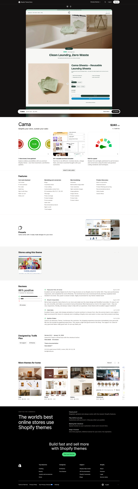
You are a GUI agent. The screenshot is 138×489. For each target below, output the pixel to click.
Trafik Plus (117, 128)
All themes (32, 343)
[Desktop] (67, 6)
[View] (30, 265)
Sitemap (57, 484)
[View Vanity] (102, 229)
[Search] (105, 2)
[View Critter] (93, 229)
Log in (109, 2)
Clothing (41, 468)
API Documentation (85, 471)
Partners (102, 471)
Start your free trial (69, 454)
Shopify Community (85, 474)
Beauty (41, 471)
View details (47, 339)
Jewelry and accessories (45, 474)
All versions (55, 339)
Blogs (81, 477)
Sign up (116, 2)
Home (40, 477)
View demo (106, 111)
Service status (104, 477)
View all (109, 362)
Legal (101, 474)
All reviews (23, 305)
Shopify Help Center (85, 468)
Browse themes (95, 2)
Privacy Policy (33, 484)
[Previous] (115, 252)
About (101, 468)
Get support (23, 343)
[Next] (118, 252)
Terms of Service (23, 484)
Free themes (62, 471)
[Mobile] (70, 6)
